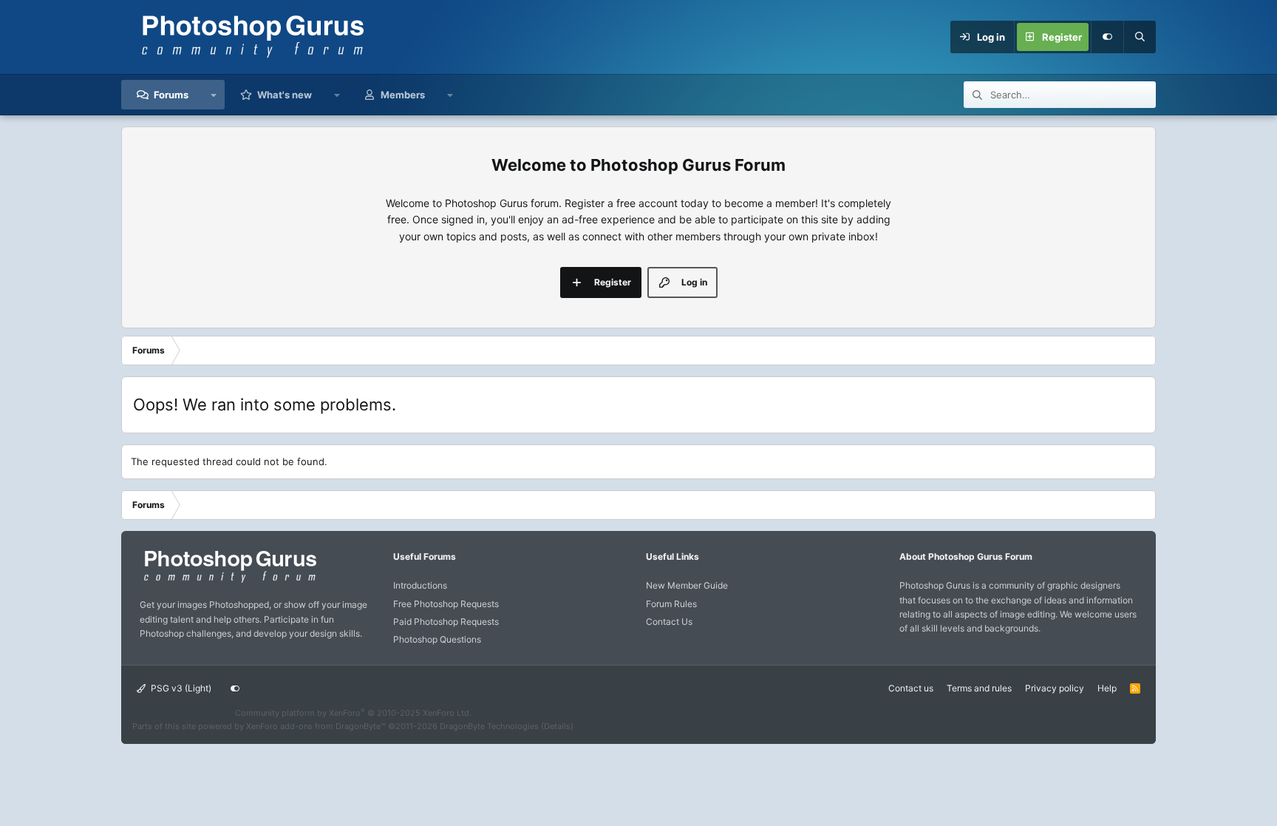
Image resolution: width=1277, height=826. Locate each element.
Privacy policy (1054, 688)
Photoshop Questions (437, 639)
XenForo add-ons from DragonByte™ (316, 726)
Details (557, 726)
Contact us (910, 688)
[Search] (1139, 37)
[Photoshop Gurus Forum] (228, 581)
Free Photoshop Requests (446, 603)
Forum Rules (671, 603)
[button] (214, 94)
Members (403, 95)
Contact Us (669, 621)
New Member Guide (687, 585)
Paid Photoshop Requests (446, 621)
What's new (284, 95)
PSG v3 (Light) (180, 688)
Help (1107, 688)
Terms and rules (979, 688)
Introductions (420, 585)
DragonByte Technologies (489, 726)
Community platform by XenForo (353, 713)
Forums (171, 95)
